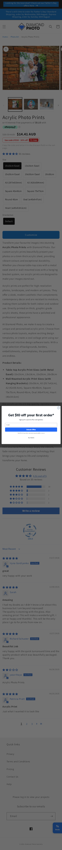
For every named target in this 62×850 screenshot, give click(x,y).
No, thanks (31, 438)
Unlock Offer (31, 430)
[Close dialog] (58, 407)
